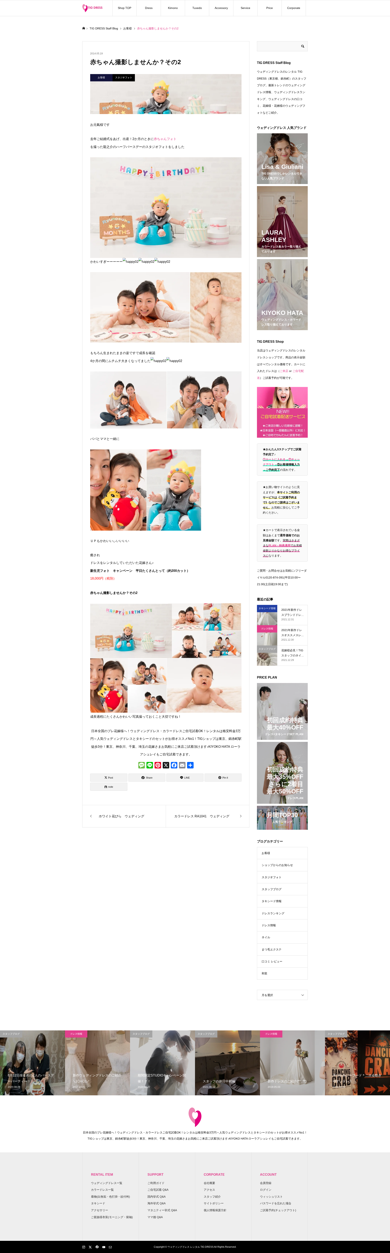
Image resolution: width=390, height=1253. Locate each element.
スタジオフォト (272, 877)
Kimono (173, 8)
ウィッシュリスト (271, 1196)
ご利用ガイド (156, 1183)
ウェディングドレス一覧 (106, 1183)
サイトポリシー (214, 1203)
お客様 (266, 853)
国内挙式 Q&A (156, 1196)
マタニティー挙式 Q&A (162, 1210)
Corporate (293, 8)
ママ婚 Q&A (155, 1217)
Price (269, 8)
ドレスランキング (273, 913)
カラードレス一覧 (102, 1189)
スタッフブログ (272, 889)
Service (245, 8)
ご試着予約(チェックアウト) (278, 1210)
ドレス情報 (269, 925)
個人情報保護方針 (215, 1210)
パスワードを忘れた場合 (275, 1203)
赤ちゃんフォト (165, 139)
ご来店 (284, 371)
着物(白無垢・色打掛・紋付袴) (110, 1196)
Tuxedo (197, 8)
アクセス (209, 1189)
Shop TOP (124, 8)
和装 (264, 973)
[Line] (150, 765)
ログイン (265, 1189)
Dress (149, 8)
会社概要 (209, 1183)
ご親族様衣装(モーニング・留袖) (112, 1217)
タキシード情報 (272, 901)
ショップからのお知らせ (277, 865)
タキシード (98, 1203)
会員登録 (265, 1183)
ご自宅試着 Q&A (157, 1189)
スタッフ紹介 (212, 1196)
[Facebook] (174, 765)
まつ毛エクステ (272, 949)
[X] (166, 765)
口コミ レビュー (272, 961)
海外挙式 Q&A (156, 1203)
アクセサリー (99, 1210)
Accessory (221, 8)
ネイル (266, 937)
